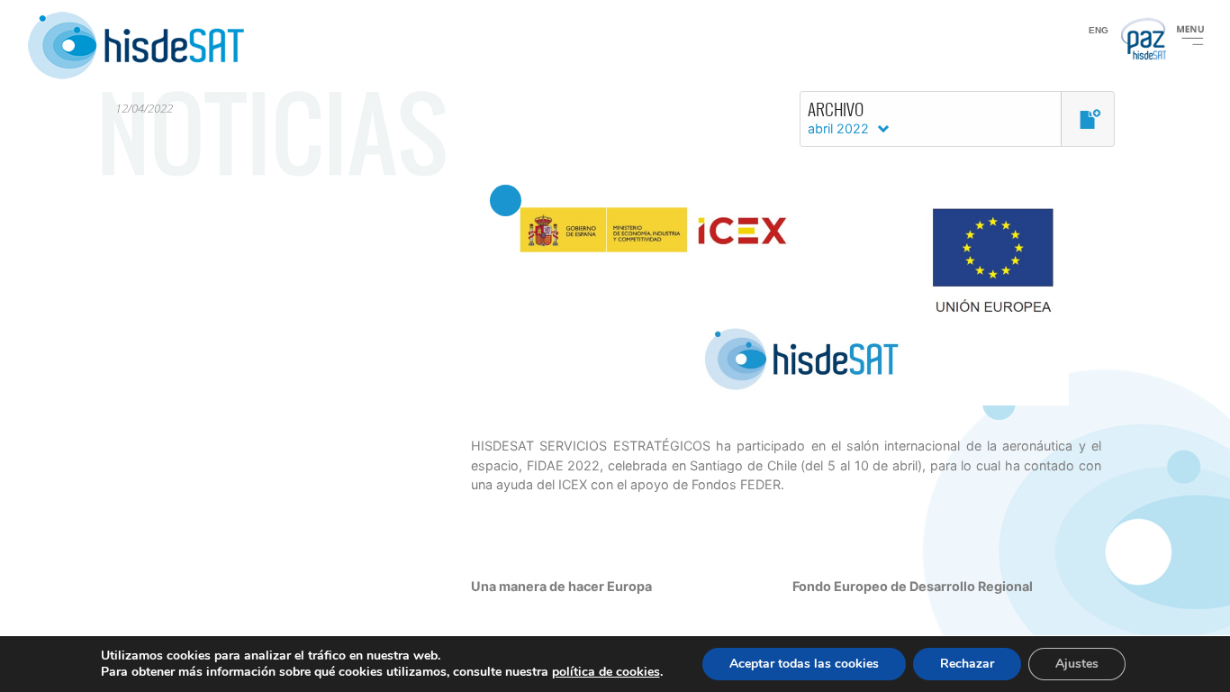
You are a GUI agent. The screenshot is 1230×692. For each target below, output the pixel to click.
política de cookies (606, 671)
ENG (1098, 30)
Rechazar (967, 663)
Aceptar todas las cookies (804, 663)
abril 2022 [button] (840, 128)
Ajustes (1077, 663)
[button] (1088, 120)
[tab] (957, 119)
